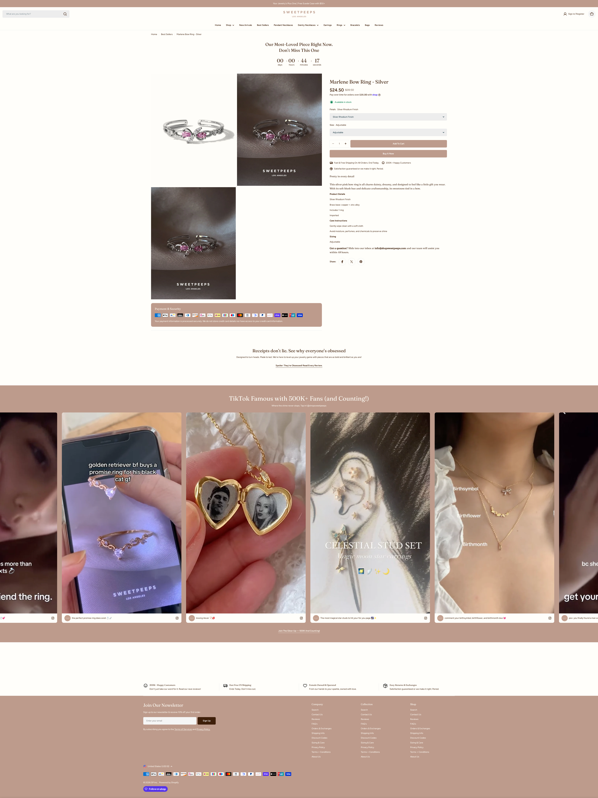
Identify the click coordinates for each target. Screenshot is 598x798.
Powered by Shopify (169, 782)
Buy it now (388, 153)
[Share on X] (351, 261)
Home (154, 34)
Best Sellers (167, 34)
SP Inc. (154, 782)
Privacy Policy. (203, 729)
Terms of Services (183, 729)
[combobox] (35, 14)
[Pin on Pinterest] (361, 261)
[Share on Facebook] (342, 261)
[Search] (65, 14)
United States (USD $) (158, 766)
